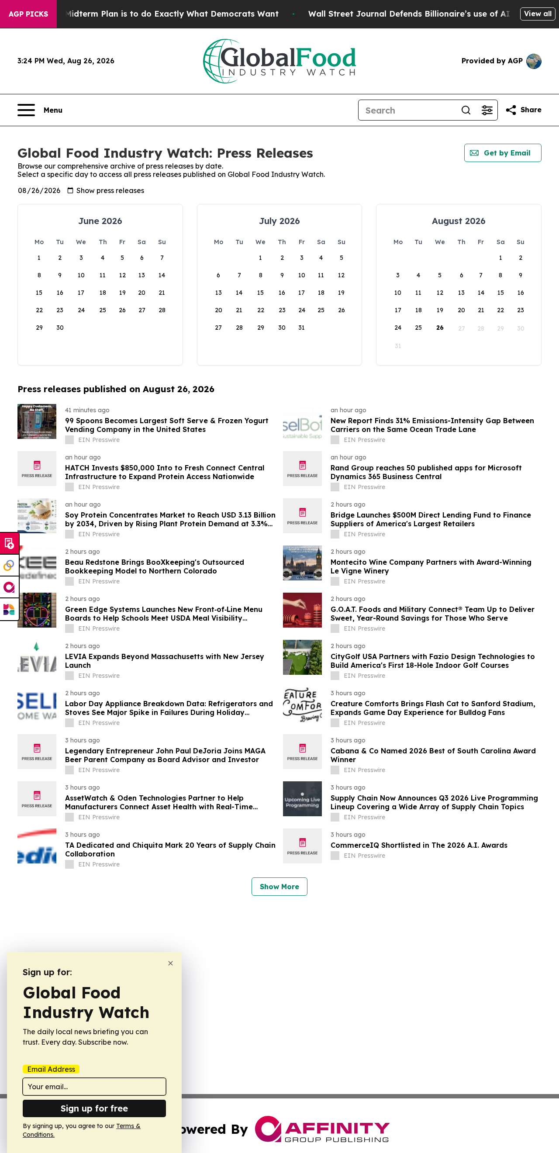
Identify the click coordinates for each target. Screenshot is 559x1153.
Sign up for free (94, 1108)
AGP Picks (28, 14)
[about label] (69, 439)
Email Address (51, 1069)
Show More (279, 886)
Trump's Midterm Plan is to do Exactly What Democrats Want (155, 14)
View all (538, 13)
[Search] (465, 110)
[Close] (170, 963)
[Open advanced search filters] (486, 110)
